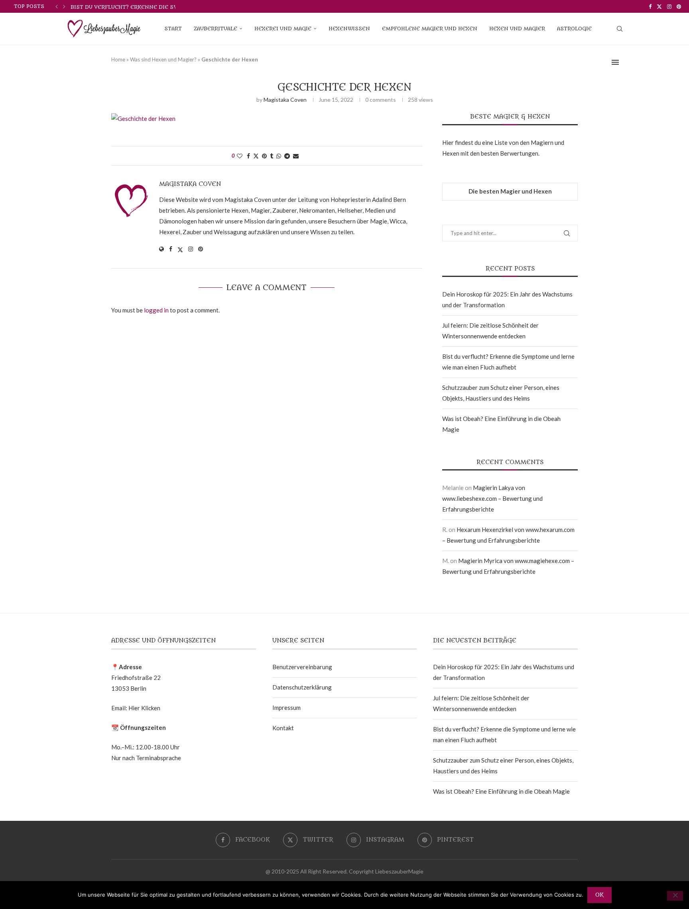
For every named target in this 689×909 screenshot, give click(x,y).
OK (599, 894)
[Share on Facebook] (248, 155)
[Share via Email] (296, 155)
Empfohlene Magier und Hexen (429, 29)
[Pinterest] (679, 6)
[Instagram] (669, 6)
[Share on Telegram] (287, 155)
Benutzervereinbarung (302, 666)
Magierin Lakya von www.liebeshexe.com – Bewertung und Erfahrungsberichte (492, 498)
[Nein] (675, 896)
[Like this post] (239, 155)
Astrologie (574, 29)
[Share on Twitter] (256, 155)
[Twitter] (659, 6)
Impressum (286, 707)
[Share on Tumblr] (271, 155)
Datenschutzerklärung (302, 687)
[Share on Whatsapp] (278, 155)
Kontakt (283, 727)
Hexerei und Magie (282, 29)
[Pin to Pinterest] (264, 155)
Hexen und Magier (517, 29)
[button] (56, 6)
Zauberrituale (215, 29)
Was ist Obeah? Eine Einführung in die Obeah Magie (501, 791)
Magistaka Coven (285, 99)
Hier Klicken (144, 707)
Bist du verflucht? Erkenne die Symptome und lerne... (155, 7)
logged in (156, 310)
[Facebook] (650, 6)
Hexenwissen (349, 29)
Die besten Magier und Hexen (510, 191)
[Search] (620, 29)
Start (173, 29)
